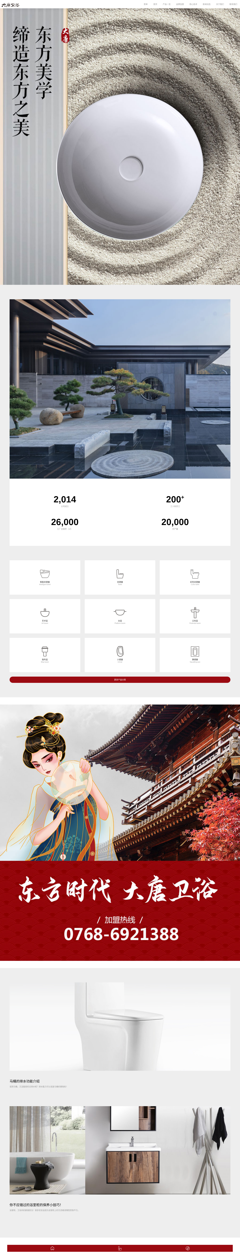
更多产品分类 (120, 680)
